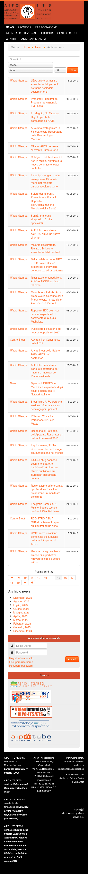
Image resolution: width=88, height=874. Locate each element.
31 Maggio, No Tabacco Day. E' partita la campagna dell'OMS (45, 117)
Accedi (72, 659)
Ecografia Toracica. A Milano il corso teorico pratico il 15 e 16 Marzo (45, 507)
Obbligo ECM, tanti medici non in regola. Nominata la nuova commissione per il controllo (46, 162)
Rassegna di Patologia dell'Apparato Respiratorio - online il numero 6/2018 (47, 434)
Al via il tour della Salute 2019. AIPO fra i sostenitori (45, 354)
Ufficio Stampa (18, 80)
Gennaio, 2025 (21, 627)
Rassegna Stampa (32, 39)
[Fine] (31, 582)
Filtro (73, 70)
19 (18, 583)
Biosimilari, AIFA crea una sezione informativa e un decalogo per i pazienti (46, 405)
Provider (24, 27)
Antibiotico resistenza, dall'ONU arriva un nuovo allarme (45, 233)
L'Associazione (46, 27)
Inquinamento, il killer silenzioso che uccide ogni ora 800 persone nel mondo (47, 449)
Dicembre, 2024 (22, 631)
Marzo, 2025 (20, 620)
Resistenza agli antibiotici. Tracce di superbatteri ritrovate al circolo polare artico (46, 556)
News (10, 27)
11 (31, 578)
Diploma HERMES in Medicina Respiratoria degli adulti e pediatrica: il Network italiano (47, 388)
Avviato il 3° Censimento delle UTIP (45, 341)
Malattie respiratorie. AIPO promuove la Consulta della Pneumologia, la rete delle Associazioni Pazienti (47, 297)
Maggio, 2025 (21, 612)
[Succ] (25, 582)
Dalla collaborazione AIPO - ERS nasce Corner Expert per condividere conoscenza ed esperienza (47, 264)
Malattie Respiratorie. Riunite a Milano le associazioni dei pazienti (45, 248)
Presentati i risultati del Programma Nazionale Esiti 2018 (44, 102)
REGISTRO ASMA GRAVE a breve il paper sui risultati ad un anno (45, 522)
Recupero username (21, 662)
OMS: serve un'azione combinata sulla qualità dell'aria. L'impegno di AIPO (44, 538)
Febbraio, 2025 (22, 623)
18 (11, 583)
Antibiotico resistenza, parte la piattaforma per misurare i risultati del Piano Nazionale (44, 370)
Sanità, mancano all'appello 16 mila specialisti (41, 219)
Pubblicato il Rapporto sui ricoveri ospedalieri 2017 (46, 330)
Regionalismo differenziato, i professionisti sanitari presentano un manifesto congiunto (47, 491)
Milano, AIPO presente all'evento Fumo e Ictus (45, 148)
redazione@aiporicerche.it (71, 768)
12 (38, 578)
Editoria (47, 33)
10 (25, 578)
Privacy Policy (77, 778)
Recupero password (21, 665)
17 (72, 578)
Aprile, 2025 (20, 616)
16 (65, 578)
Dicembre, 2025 (22, 598)
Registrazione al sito (21, 658)
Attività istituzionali (21, 33)
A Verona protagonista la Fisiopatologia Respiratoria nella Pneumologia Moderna (46, 133)
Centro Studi (67, 33)
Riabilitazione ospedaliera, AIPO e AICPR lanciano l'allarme (46, 281)
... (52, 578)
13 (45, 578)
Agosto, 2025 (21, 601)
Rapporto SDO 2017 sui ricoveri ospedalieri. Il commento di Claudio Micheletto (45, 315)
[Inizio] (11, 577)
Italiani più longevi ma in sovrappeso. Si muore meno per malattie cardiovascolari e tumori (45, 180)
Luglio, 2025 (20, 605)
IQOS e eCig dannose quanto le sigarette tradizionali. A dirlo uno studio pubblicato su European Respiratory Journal (44, 469)
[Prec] (18, 577)
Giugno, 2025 (21, 609)
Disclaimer (78, 781)
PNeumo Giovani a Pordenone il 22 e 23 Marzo (43, 419)
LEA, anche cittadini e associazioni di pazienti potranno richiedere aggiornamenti (45, 85)
